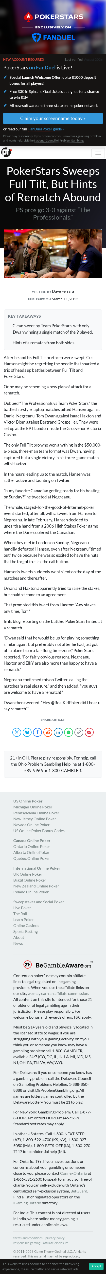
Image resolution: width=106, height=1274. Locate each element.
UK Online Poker (27, 874)
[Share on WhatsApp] (68, 732)
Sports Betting (25, 931)
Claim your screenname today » (53, 118)
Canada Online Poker (32, 840)
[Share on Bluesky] (27, 732)
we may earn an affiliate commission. (58, 993)
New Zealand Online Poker (36, 886)
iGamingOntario (27, 1202)
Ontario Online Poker (31, 846)
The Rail (20, 913)
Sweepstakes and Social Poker (38, 901)
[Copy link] (78, 732)
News (18, 943)
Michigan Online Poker (32, 806)
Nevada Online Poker (31, 824)
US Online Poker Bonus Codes (39, 830)
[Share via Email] (89, 732)
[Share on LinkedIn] (58, 732)
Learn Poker (23, 919)
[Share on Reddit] (47, 732)
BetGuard (79, 1191)
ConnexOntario (73, 1173)
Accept (96, 1266)
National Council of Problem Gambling (59, 140)
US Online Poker (28, 801)
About (18, 937)
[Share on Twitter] (16, 732)
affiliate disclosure (56, 1243)
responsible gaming (26, 1243)
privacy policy (55, 1238)
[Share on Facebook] (37, 732)
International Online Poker (36, 868)
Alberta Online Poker (31, 852)
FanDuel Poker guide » (46, 129)
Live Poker (22, 907)
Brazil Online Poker (29, 880)
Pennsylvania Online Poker (36, 812)
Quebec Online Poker (31, 858)
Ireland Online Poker (31, 891)
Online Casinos (26, 925)
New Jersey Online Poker (34, 818)
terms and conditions (28, 1238)
